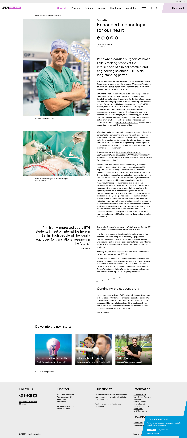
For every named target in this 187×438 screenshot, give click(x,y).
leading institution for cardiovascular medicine (125, 269)
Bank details (138, 399)
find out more (103, 313)
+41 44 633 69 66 (63, 408)
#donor (126, 362)
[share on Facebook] (108, 39)
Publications (138, 423)
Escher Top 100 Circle (141, 406)
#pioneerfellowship (48, 362)
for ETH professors (140, 411)
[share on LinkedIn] (99, 39)
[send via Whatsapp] (112, 39)
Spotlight (62, 8)
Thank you (115, 8)
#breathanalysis (82, 362)
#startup (58, 362)
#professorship (93, 362)
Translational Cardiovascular (128, 152)
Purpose (76, 8)
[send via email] (117, 39)
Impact (102, 8)
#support (102, 362)
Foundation (131, 8)
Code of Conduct (140, 402)
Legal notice (137, 434)
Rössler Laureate (140, 404)
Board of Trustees (140, 395)
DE (177, 1)
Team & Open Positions (142, 397)
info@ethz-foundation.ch (66, 406)
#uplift (64, 362)
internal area (138, 408)
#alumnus (120, 362)
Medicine (118, 230)
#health (39, 362)
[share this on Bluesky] (103, 39)
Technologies (103, 155)
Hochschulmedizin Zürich (127, 123)
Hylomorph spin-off (105, 191)
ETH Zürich (23, 404)
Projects (89, 8)
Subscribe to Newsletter (28, 401)
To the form (99, 406)
